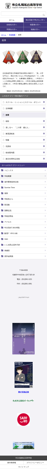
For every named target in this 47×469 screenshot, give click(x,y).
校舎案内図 (10, 153)
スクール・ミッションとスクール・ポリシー (23, 102)
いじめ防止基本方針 (12, 245)
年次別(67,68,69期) (12, 228)
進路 (6, 193)
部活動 (7, 205)
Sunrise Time (9, 187)
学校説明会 (8, 216)
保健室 (7, 251)
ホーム (11, 20)
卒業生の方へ (12, 29)
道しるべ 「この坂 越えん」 (18, 127)
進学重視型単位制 (11, 182)
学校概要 (12, 35)
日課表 (8, 146)
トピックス (8, 170)
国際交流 (7, 210)
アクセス (7, 222)
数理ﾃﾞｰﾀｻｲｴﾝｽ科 (11, 233)
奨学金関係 (8, 256)
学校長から (8, 199)
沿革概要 (9, 108)
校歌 (7, 121)
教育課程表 (10, 134)
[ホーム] (23, 6)
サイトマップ (23, 467)
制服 (7, 140)
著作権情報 (11, 463)
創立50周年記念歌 (13, 159)
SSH (6, 239)
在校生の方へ (12, 25)
